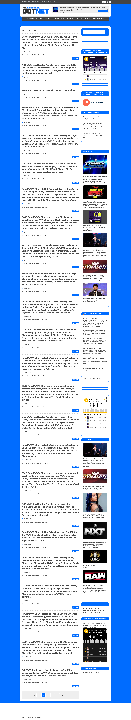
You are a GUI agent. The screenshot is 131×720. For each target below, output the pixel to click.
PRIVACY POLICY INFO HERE (91, 673)
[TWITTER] (103, 1)
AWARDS (53, 1)
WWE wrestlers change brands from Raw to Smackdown (49, 90)
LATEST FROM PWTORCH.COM (92, 313)
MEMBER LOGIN (35, 1)
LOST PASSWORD (45, 1)
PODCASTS (79, 18)
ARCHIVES (87, 18)
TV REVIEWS (39, 18)
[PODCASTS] (110, 1)
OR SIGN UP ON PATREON (91, 139)
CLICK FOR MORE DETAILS (92, 133)
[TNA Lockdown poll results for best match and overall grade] (55, 11)
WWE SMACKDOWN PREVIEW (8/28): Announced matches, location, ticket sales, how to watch (94, 368)
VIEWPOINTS (70, 18)
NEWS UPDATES (29, 18)
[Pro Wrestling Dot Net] (36, 10)
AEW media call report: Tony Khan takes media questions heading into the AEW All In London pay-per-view (94, 300)
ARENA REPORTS (59, 18)
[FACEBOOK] (105, 1)
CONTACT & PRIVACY (98, 18)
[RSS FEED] (107, 1)
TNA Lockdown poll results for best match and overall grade (76, 7)
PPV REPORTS (49, 18)
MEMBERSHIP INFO (25, 1)
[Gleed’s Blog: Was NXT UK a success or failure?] (95, 562)
